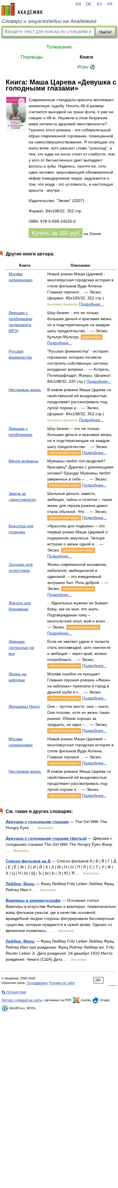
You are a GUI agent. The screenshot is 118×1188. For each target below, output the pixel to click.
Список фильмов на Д (28, 861)
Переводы (32, 57)
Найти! (105, 32)
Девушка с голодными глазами (37, 821)
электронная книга (64, 453)
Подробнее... (91, 304)
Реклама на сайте (62, 983)
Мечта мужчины (23, 461)
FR (109, 4)
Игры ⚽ (86, 66)
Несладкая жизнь (25, 389)
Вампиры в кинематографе (33, 900)
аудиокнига (91, 337)
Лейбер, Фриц (20, 883)
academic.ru (22, 9)
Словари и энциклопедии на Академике (49, 21)
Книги (86, 57)
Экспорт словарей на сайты (21, 1000)
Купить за (55, 233)
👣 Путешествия (13, 992)
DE (88, 4)
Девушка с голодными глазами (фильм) (46, 838)
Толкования (59, 47)
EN (78, 4)
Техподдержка (37, 983)
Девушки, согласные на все (21, 647)
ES (99, 4)
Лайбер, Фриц (20, 941)
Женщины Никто (24, 706)
